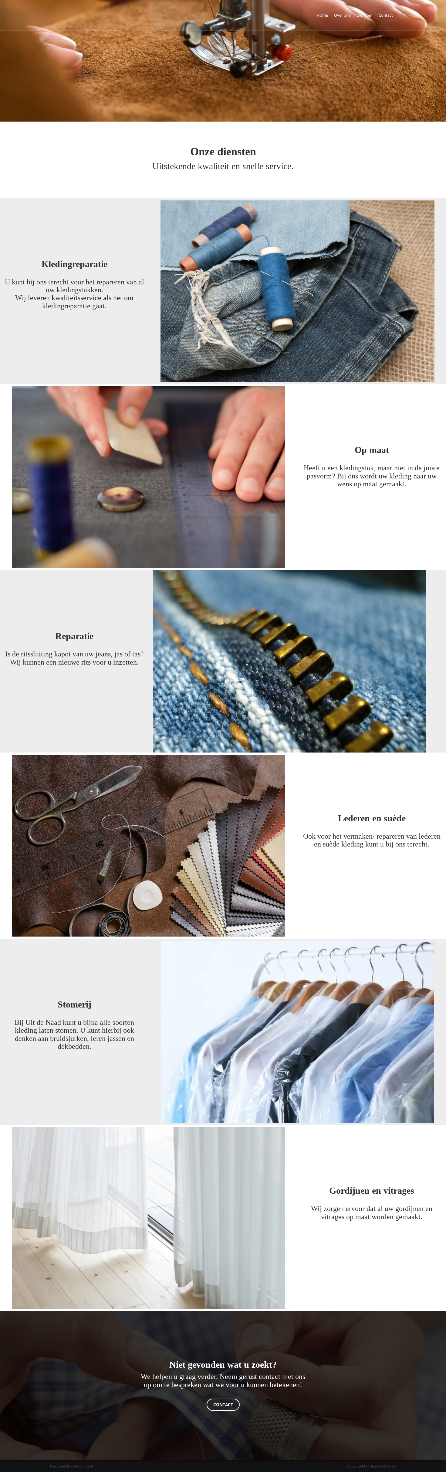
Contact (386, 15)
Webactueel (83, 1466)
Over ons (342, 15)
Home (322, 15)
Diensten (364, 15)
